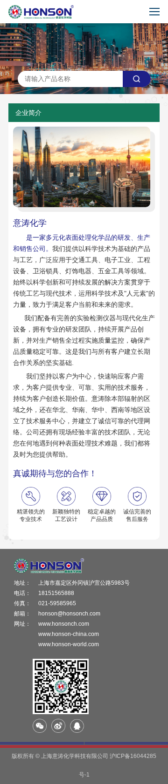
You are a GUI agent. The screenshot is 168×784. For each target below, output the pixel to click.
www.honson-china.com (68, 634)
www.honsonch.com (63, 624)
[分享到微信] (40, 726)
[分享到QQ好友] (77, 726)
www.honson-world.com (68, 644)
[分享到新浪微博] (58, 726)
